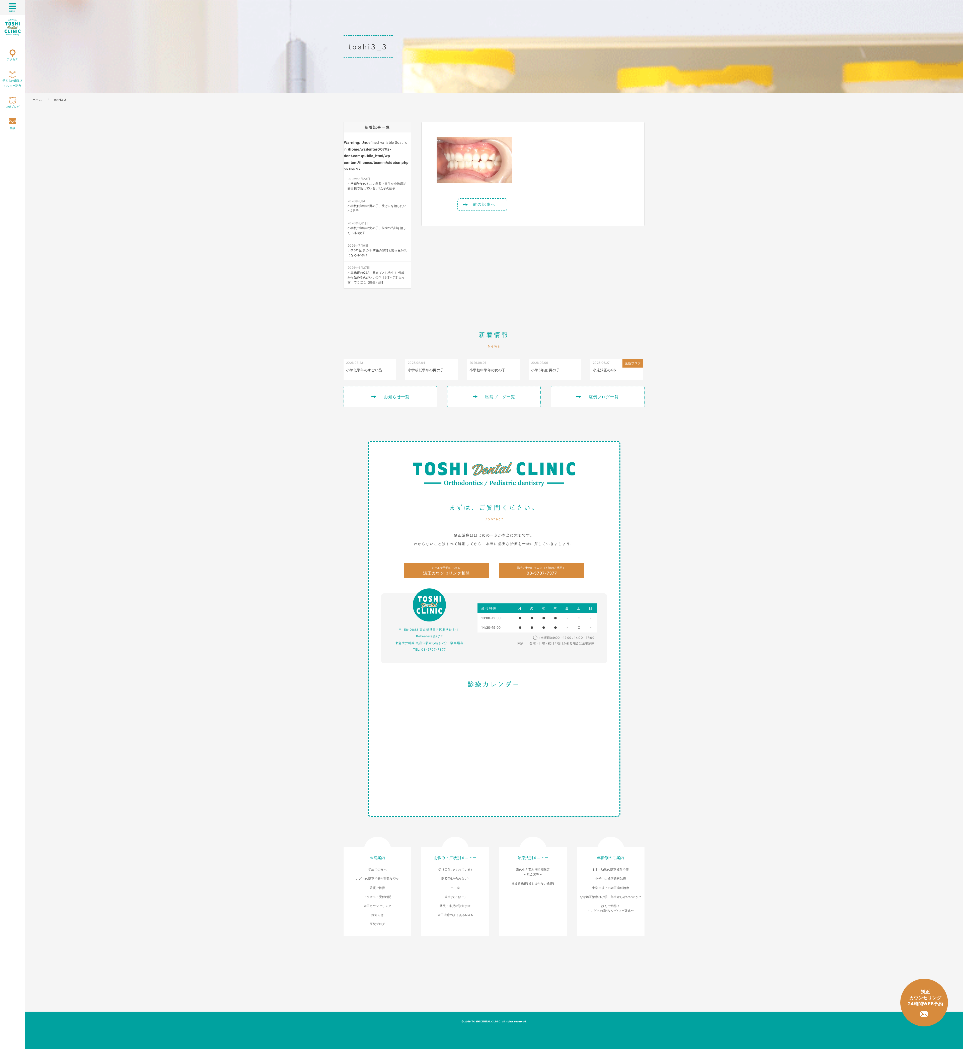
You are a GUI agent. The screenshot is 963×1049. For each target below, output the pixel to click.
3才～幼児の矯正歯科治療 (611, 869)
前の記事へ (484, 204)
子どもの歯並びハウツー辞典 (12, 83)
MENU (12, 11)
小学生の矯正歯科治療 (610, 878)
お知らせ (377, 915)
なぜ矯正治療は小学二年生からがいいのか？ (610, 897)
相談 (13, 128)
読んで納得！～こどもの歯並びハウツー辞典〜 (611, 908)
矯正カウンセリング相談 (446, 571)
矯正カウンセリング (377, 906)
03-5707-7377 (541, 571)
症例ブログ (13, 106)
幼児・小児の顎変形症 (455, 906)
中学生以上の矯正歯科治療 (610, 888)
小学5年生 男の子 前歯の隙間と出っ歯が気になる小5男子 (377, 250)
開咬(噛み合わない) (455, 878)
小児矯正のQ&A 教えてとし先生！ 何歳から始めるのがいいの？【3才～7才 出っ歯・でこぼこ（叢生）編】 (376, 275)
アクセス (12, 59)
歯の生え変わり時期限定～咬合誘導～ (533, 872)
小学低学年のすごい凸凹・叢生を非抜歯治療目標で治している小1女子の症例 (377, 183)
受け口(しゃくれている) (455, 869)
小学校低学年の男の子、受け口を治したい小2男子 (377, 206)
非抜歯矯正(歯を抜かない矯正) (533, 883)
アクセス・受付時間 (377, 897)
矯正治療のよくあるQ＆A (455, 915)
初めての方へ (377, 869)
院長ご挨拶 (377, 888)
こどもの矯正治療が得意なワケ (377, 878)
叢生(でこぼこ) (455, 897)
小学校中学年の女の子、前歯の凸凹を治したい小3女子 (377, 228)
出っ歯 (455, 888)
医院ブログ (377, 924)
